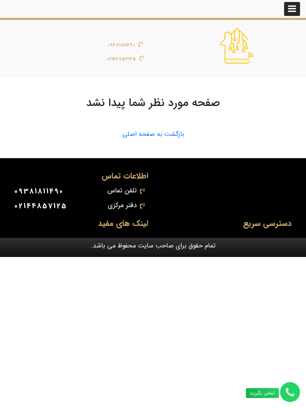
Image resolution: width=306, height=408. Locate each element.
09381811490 (121, 45)
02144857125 (121, 59)
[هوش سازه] (237, 46)
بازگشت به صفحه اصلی (153, 134)
